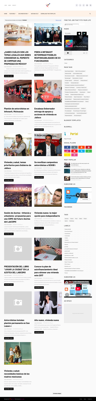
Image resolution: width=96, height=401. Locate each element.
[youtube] (74, 151)
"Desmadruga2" (68, 78)
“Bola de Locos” (78, 266)
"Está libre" (67, 82)
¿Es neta (78, 246)
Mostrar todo (58, 20)
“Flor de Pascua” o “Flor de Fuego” (79, 110)
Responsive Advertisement (78, 313)
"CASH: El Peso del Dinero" (80, 71)
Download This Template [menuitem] (48, 13)
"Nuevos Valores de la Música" (70, 89)
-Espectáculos (82, 92)
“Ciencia (86, 101)
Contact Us (90, 398)
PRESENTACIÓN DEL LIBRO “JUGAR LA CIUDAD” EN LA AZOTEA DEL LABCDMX (16, 269)
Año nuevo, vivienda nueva (46, 320)
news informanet (8, 66)
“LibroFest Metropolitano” (82, 113)
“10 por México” (87, 96)
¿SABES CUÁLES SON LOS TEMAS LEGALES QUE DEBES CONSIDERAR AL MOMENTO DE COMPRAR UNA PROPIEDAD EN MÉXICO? (17, 58)
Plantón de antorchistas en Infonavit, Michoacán (16, 110)
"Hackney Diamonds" (75, 82)
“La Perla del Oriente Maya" (70, 113)
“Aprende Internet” (68, 99)
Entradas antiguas (57, 393)
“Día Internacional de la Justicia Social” (72, 108)
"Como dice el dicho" (78, 231)
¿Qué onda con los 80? (78, 255)
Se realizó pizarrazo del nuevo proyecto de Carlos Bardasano (80, 164)
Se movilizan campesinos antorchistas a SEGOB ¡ (46, 163)
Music (76, 218)
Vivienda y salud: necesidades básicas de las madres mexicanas (16, 374)
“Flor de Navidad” (68, 110)
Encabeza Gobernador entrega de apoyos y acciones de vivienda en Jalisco (45, 113)
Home (5, 5)
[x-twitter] (80, 5)
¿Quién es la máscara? (78, 253)
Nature (80, 218)
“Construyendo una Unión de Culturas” (72, 103)
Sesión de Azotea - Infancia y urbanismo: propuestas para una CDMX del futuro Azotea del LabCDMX (17, 217)
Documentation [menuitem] (23, 13)
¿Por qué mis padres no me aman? (78, 248)
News (9, 5)
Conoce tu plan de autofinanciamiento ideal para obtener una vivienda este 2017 (46, 271)
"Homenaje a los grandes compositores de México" (74, 85)
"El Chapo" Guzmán (68, 80)
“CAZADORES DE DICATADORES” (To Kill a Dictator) (74, 101)
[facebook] (76, 5)
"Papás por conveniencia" (82, 89)
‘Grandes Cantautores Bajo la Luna (76, 94)
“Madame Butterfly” (68, 115)
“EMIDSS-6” (83, 108)
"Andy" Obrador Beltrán (69, 71)
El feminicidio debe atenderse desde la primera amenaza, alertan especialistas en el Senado (81, 177)
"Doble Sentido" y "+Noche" (77, 78)
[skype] (90, 5)
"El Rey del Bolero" (84, 80)
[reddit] (81, 147)
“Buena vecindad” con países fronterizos (81, 99)
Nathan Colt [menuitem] (34, 13)
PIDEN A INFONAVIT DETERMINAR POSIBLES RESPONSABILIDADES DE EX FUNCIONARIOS (47, 56)
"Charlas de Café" (68, 73)
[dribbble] (74, 154)
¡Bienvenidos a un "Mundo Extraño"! (78, 242)
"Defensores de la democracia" (82, 75)
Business (66, 218)
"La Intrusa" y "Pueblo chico (81, 87)
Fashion (71, 218)
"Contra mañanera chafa (77, 73)
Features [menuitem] (12, 13)
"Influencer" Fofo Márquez (69, 87)
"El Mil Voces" (76, 80)
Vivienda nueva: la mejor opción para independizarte (47, 214)
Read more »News (9, 76)
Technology (71, 220)
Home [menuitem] (5, 13)
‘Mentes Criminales (68, 96)
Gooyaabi (22, 398)
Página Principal (67, 138)
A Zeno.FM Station (68, 55)
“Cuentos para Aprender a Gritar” (71, 106)
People (85, 218)
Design (78, 63)
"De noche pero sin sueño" (69, 75)
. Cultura (88, 92)
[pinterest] (87, 5)
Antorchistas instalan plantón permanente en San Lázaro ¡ (17, 323)
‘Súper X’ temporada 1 (78, 96)
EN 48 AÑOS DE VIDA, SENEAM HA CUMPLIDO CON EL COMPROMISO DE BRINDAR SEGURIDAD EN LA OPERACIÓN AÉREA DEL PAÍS (81, 171)
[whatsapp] (89, 151)
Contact (14, 5)
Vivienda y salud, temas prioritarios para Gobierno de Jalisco (17, 165)
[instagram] (83, 5)
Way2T (13, 398)
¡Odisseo (78, 244)
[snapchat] (67, 154)
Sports (66, 220)
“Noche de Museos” (77, 115)
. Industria (67, 94)
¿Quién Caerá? (78, 251)
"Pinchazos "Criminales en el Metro (71, 92)
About (85, 398)
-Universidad (78, 235)
